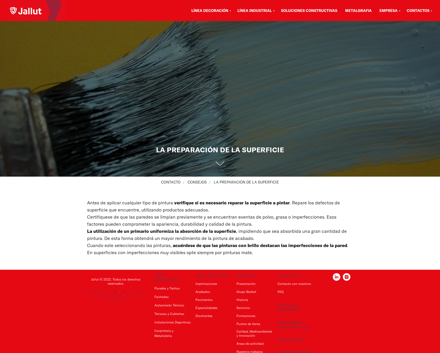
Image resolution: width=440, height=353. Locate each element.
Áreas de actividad (250, 344)
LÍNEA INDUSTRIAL (212, 275)
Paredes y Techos (167, 288)
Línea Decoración (209, 10)
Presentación (246, 284)
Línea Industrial (254, 10)
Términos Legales (132, 292)
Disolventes (203, 316)
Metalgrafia (358, 10)
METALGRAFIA (291, 339)
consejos (197, 182)
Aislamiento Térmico (169, 305)
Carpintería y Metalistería (163, 333)
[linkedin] (336, 279)
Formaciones (245, 316)
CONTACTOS (289, 275)
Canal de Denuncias (123, 298)
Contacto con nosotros (294, 284)
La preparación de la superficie (246, 182)
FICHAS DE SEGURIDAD (288, 307)
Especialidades (206, 308)
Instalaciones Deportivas (172, 322)
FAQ (280, 292)
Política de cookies (109, 296)
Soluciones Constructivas (309, 10)
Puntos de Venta (248, 324)
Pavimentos (204, 300)
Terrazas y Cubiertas (169, 314)
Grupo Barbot (246, 292)
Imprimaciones (206, 284)
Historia (242, 300)
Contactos (418, 10)
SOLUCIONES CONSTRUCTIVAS (293, 324)
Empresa (389, 10)
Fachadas (161, 297)
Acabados (202, 292)
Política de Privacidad (102, 292)
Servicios (243, 308)
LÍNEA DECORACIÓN (166, 277)
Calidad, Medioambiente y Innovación (254, 333)
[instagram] (346, 279)
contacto (171, 182)
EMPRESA (245, 275)
